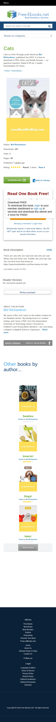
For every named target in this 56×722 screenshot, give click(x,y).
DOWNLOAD (15, 180)
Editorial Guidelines (28, 679)
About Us (28, 648)
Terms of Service (28, 671)
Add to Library (42, 180)
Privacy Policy (28, 674)
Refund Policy (28, 676)
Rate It (42, 167)
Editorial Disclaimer (28, 682)
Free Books (28, 624)
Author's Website (12, 343)
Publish (28, 632)
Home (28, 645)
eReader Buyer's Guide (28, 651)
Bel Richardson (18, 144)
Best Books (28, 627)
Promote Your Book (28, 638)
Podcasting (28, 635)
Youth (21, 459)
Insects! (28, 456)
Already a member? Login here (28, 223)
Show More (28, 547)
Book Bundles (28, 630)
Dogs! (28, 496)
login (37, 205)
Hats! (28, 536)
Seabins (28, 416)
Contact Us (28, 654)
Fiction (21, 419)
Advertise (28, 685)
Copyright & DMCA (28, 668)
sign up (38, 208)
